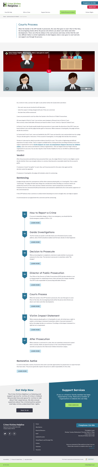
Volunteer (38, 446)
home (4, 16)
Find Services (73, 405)
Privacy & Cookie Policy (16, 459)
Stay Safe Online (28, 459)
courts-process (23, 16)
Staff (37, 433)
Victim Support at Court (41, 144)
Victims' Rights (89, 12)
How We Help (8, 12)
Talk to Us (24, 410)
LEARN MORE (35, 223)
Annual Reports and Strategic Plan (44, 440)
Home (37, 424)
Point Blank (88, 464)
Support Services (45, 12)
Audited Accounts (40, 437)
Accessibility (6, 459)
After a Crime (26, 12)
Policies (38, 443)
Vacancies (38, 449)
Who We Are (39, 427)
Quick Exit (92, 7)
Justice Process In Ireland (67, 12)
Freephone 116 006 (89, 3)
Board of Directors (40, 430)
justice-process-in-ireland (13, 16)
